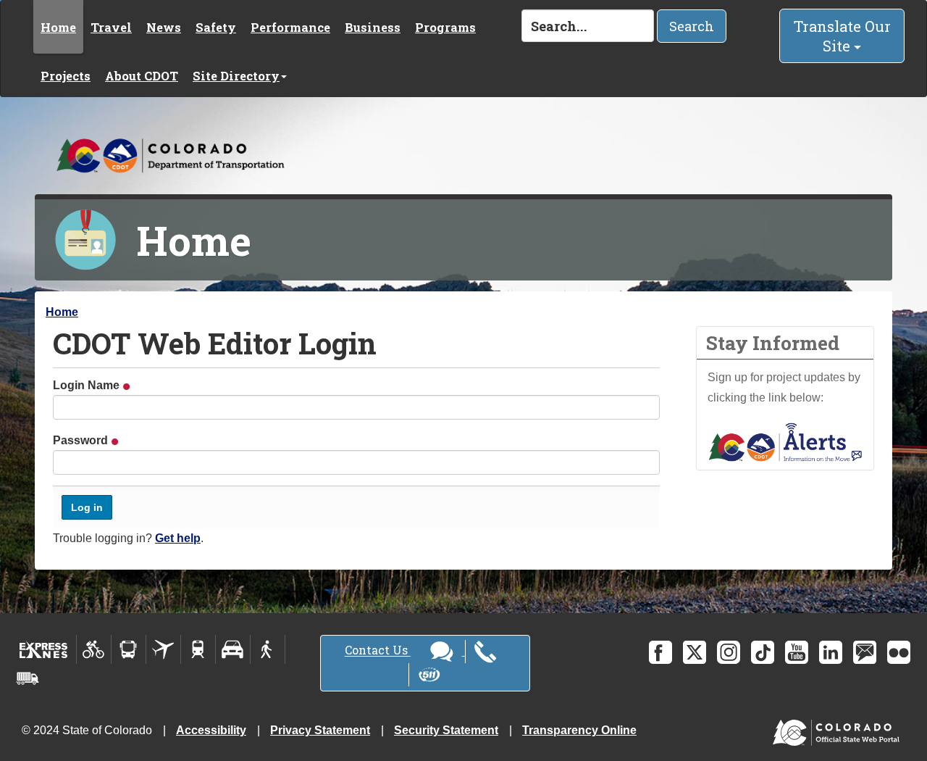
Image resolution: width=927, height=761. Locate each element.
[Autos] (233, 649)
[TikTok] (762, 652)
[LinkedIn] (830, 652)
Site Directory (236, 75)
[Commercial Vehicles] (27, 678)
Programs (445, 27)
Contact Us (378, 650)
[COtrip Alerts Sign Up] (785, 441)
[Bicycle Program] (94, 649)
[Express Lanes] (44, 649)
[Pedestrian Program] (267, 649)
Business (372, 27)
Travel (111, 27)
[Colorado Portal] (839, 729)
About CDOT (141, 75)
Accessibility (211, 730)
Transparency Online (579, 730)
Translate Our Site (842, 36)
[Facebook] (660, 652)
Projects (66, 75)
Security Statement (446, 730)
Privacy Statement (320, 730)
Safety (216, 27)
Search (691, 26)
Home (58, 27)
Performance (290, 27)
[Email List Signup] (864, 652)
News (163, 27)
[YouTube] (796, 652)
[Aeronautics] (163, 649)
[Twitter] (694, 652)
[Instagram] (728, 652)
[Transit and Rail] (128, 649)
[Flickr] (898, 652)
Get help (178, 538)
